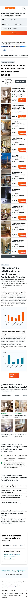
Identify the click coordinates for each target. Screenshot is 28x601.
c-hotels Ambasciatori (18, 88)
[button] (2, 8)
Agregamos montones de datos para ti (12, 593)
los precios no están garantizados (14, 586)
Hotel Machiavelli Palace (19, 223)
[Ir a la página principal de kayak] (10, 8)
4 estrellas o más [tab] (6, 395)
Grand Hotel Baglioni (18, 105)
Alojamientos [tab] (6, 545)
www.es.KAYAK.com (5, 570)
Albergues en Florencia (9, 556)
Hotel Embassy (16, 122)
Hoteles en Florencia (13, 573)
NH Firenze (15, 155)
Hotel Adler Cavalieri (18, 206)
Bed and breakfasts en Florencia (12, 554)
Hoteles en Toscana (17, 571)
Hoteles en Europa (21, 570)
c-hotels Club (16, 189)
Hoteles (13, 570)
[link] (14, 375)
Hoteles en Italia (8, 571)
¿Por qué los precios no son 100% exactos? (11, 596)
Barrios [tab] (15, 545)
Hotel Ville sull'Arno (17, 138)
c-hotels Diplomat (17, 172)
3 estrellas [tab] (16, 395)
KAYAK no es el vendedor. (9, 590)
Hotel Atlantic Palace (18, 240)
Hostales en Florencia (9, 559)
